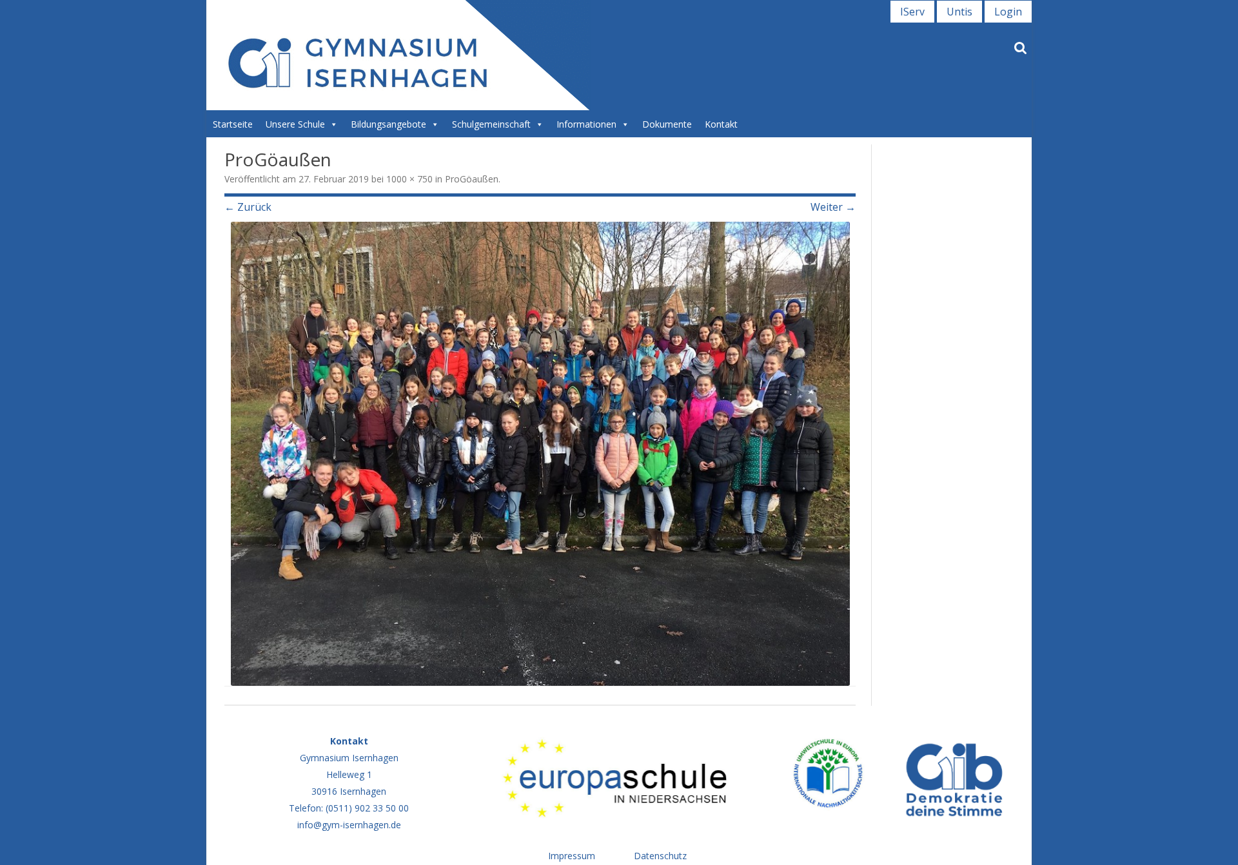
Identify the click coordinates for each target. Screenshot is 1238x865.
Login (1008, 12)
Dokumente (667, 124)
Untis (959, 12)
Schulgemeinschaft (491, 124)
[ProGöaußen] (540, 454)
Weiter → (833, 207)
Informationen (586, 124)
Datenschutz (660, 856)
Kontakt (721, 124)
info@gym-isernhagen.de (349, 825)
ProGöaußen (471, 179)
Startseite (233, 124)
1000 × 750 (409, 179)
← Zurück (247, 207)
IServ (912, 12)
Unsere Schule (295, 124)
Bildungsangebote (388, 124)
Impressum (571, 856)
